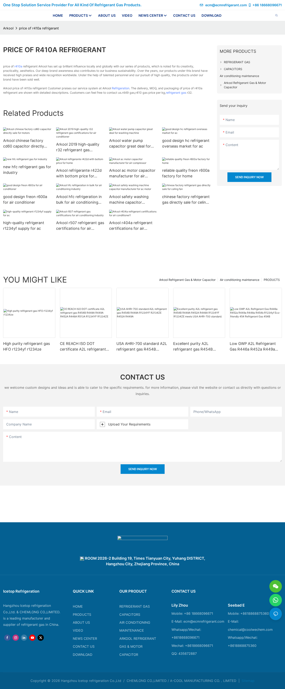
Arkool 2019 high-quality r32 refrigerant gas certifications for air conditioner (77, 147)
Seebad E (236, 605)
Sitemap (248, 681)
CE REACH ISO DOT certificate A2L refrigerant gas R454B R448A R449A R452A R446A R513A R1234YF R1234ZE (83, 346)
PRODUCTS (272, 279)
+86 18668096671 (267, 5)
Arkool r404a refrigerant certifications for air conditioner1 (131, 226)
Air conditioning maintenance (239, 279)
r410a (18, 66)
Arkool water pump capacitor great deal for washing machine (130, 143)
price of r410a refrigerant (39, 28)
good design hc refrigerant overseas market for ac (185, 143)
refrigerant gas (176, 92)
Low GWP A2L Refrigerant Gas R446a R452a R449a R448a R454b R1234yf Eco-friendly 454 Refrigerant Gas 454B (255, 346)
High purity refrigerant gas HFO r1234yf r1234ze (26, 346)
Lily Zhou (180, 605)
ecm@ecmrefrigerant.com (226, 5)
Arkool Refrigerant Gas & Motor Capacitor (187, 279)
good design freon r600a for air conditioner (25, 199)
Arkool (8, 28)
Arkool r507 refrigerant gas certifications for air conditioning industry (80, 226)
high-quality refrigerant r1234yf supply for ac (23, 226)
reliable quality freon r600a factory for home (185, 173)
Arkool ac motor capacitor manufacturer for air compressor (132, 173)
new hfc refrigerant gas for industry (27, 170)
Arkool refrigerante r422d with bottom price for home (79, 173)
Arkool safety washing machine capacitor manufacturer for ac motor (132, 199)
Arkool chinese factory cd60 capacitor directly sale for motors (23, 143)
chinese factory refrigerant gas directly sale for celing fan (186, 199)
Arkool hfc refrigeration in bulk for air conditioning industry (79, 199)
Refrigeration (120, 88)
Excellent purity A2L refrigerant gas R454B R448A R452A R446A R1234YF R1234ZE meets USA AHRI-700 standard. (195, 346)
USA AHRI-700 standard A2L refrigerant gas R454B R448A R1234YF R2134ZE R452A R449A (141, 346)
